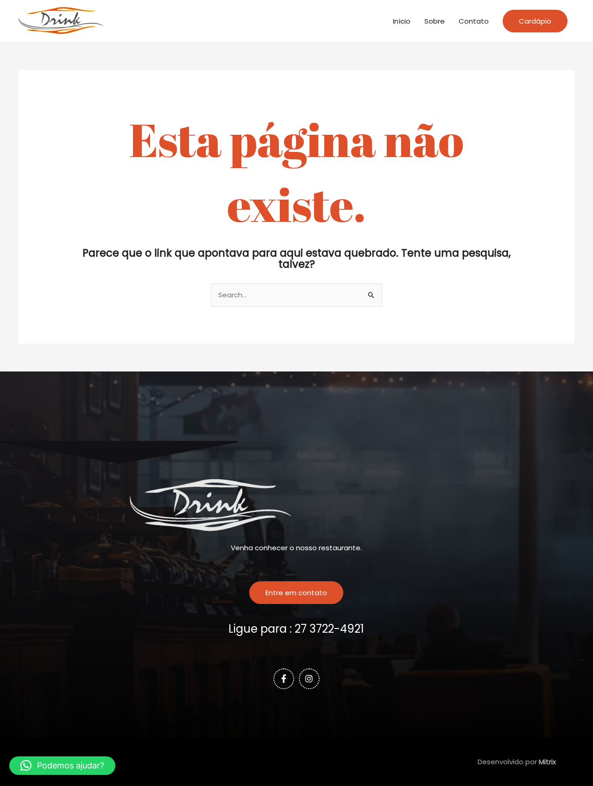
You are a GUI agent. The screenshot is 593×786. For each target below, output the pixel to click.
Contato (474, 21)
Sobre (434, 21)
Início (401, 21)
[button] (535, 21)
